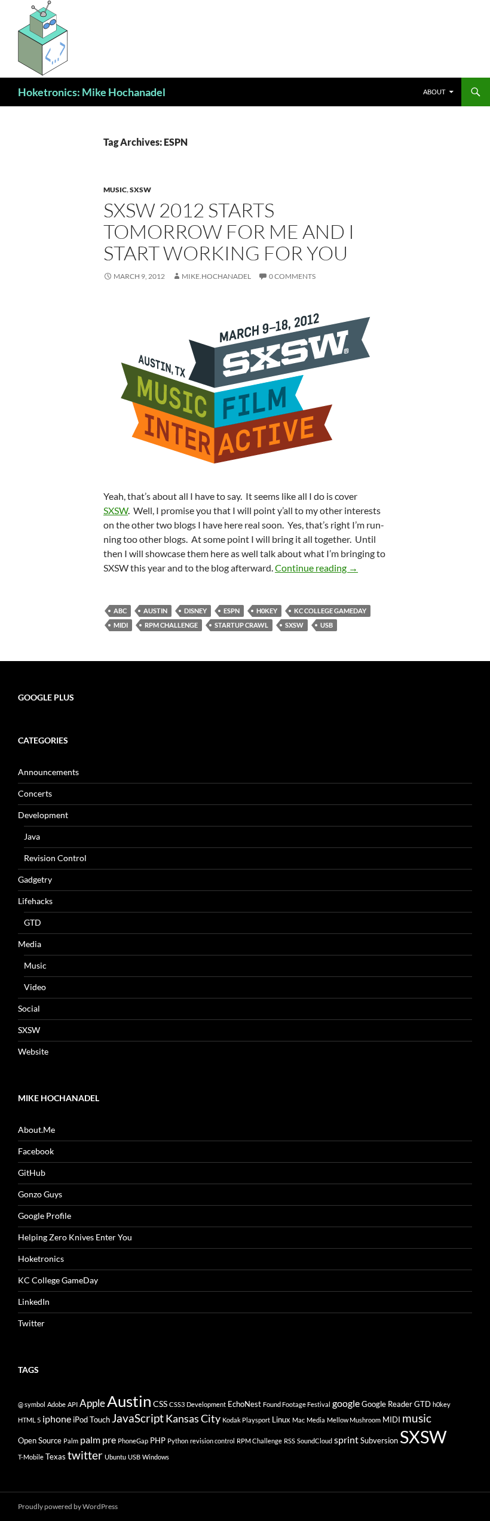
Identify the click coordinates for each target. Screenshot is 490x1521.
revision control (212, 1441)
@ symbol (31, 1404)
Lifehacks (35, 901)
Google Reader (387, 1404)
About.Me (36, 1129)
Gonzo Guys (40, 1194)
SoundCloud (314, 1441)
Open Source (40, 1440)
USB (326, 625)
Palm (70, 1441)
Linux (281, 1419)
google (346, 1403)
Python (177, 1441)
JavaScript (138, 1418)
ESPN (231, 610)
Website (33, 1051)
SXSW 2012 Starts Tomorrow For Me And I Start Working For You (228, 231)
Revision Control (55, 858)
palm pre (98, 1439)
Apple (92, 1403)
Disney (195, 610)
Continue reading (316, 567)
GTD (32, 922)
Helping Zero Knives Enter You (75, 1237)
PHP (158, 1440)
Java (32, 836)
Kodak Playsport (246, 1420)
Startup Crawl (241, 625)
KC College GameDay (330, 610)
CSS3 (177, 1404)
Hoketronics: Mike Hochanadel (92, 92)
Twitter (31, 1323)
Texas (55, 1456)
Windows (155, 1457)
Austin (155, 610)
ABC (120, 610)
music (416, 1418)
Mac (298, 1420)
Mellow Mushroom (354, 1420)
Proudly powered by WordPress (68, 1506)
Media (29, 944)
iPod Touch (91, 1419)
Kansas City (193, 1418)
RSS (289, 1441)
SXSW (140, 189)
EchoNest (244, 1404)
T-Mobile (31, 1457)
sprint (346, 1439)
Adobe (56, 1404)
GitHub (31, 1172)
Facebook (36, 1151)
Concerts (35, 793)
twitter (85, 1455)
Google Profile (44, 1215)
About (434, 92)
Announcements (48, 772)
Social (29, 1008)
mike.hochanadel (216, 276)
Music (115, 189)
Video (35, 987)
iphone (56, 1418)
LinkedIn (34, 1301)
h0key (266, 610)
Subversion (379, 1440)
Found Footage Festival (296, 1404)
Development (43, 815)
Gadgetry (35, 879)
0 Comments (292, 276)
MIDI (121, 625)
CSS (160, 1404)
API (73, 1404)
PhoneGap (133, 1441)
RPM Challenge (171, 625)
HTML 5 (29, 1420)
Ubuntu (115, 1457)
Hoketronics (41, 1258)
